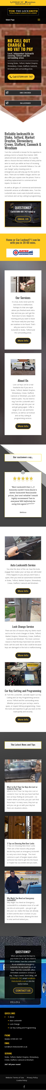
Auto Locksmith (16, 1020)
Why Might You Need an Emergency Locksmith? (20, 899)
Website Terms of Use (15, 1077)
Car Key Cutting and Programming (23, 1028)
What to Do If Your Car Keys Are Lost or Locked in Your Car (22, 788)
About (12, 1017)
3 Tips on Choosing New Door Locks (20, 843)
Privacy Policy (32, 1077)
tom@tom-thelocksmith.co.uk (16, 1047)
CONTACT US (23, 990)
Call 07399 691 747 (23, 76)
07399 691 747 (16, 978)
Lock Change (15, 1024)
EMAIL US (23, 219)
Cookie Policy (21, 1080)
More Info (23, 340)
